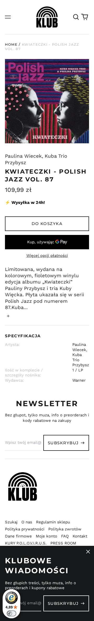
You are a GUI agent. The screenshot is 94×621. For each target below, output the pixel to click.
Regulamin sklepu (53, 522)
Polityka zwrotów (64, 529)
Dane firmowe (18, 536)
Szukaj (11, 522)
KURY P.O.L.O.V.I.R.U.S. (25, 543)
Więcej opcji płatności (47, 255)
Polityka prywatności (24, 529)
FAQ (65, 536)
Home (11, 44)
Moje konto (46, 536)
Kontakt (80, 536)
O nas (26, 522)
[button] (76, 17)
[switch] (11, 613)
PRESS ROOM (63, 543)
